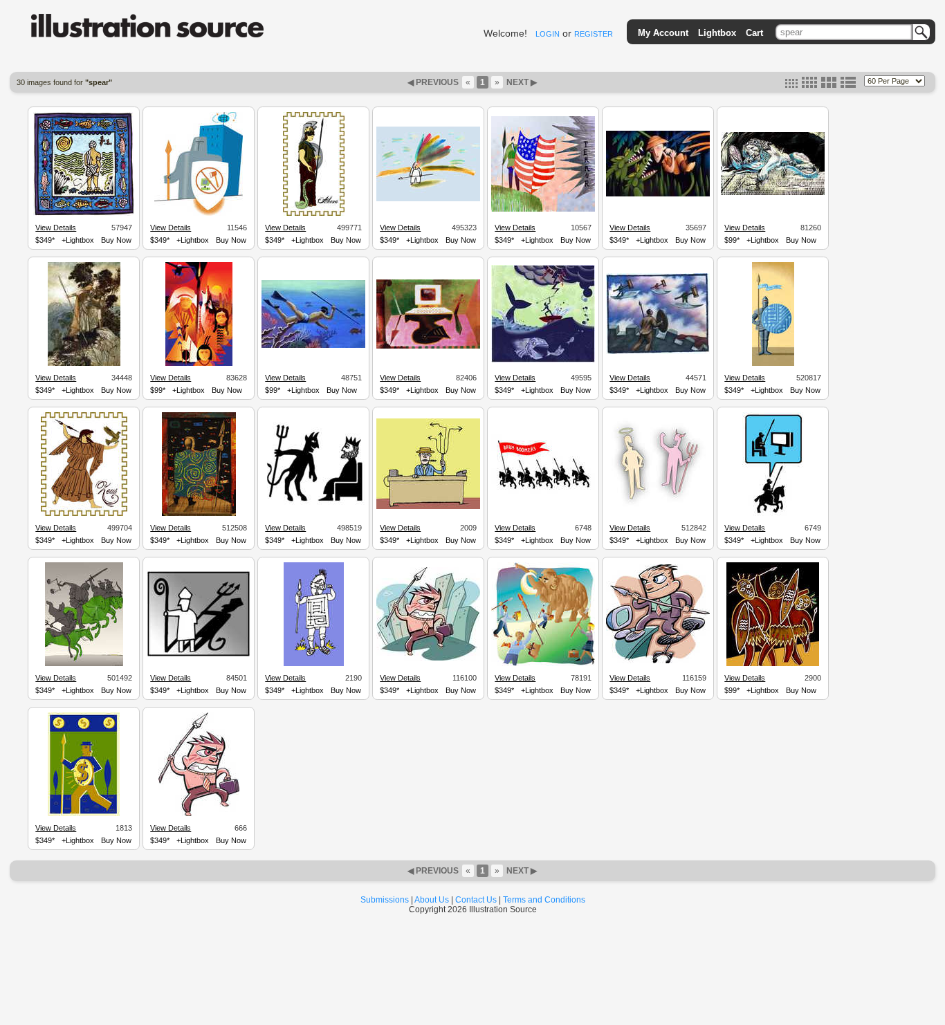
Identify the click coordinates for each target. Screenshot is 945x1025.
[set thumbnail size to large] (828, 85)
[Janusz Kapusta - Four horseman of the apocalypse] (84, 664)
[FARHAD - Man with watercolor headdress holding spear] (428, 199)
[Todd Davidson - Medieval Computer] (428, 346)
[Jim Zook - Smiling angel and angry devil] (658, 509)
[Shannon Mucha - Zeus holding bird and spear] (84, 513)
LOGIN (547, 34)
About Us (431, 900)
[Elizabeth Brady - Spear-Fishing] (83, 213)
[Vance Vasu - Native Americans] (198, 363)
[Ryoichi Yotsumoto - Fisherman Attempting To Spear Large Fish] (543, 360)
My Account (663, 33)
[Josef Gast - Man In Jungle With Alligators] (658, 194)
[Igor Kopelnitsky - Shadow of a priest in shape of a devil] (198, 655)
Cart (754, 33)
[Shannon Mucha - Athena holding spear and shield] (314, 213)
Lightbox (717, 33)
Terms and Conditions (544, 900)
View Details (55, 227)
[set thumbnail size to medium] (809, 85)
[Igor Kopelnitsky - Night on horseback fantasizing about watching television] (773, 513)
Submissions (384, 900)
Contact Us (476, 900)
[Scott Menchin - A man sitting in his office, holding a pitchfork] (428, 507)
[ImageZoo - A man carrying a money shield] (84, 814)
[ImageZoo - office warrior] (658, 661)
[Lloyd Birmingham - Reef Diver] (313, 345)
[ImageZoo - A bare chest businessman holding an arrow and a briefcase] (198, 814)
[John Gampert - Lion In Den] (773, 193)
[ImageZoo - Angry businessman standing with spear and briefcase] (428, 658)
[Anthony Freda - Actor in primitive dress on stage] (199, 513)
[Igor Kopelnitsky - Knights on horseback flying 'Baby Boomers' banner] (543, 491)
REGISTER (593, 34)
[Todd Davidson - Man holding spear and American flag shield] (543, 209)
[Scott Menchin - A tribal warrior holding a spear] (314, 664)
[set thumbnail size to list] (848, 85)
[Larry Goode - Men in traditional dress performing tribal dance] (772, 664)
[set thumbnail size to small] (791, 85)
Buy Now (116, 240)
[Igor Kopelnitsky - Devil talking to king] (313, 503)
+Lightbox (78, 240)
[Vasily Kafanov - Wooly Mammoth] (543, 664)
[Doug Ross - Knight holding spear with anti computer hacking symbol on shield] (198, 213)
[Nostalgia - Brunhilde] (84, 363)
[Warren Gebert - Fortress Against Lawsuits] (658, 352)
